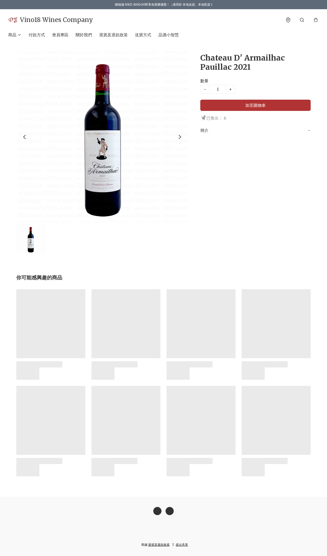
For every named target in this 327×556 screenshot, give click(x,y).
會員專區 (60, 34)
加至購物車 (255, 105)
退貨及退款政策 (113, 34)
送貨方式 (143, 34)
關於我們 (84, 34)
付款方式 (37, 34)
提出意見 (182, 545)
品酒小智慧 (168, 34)
